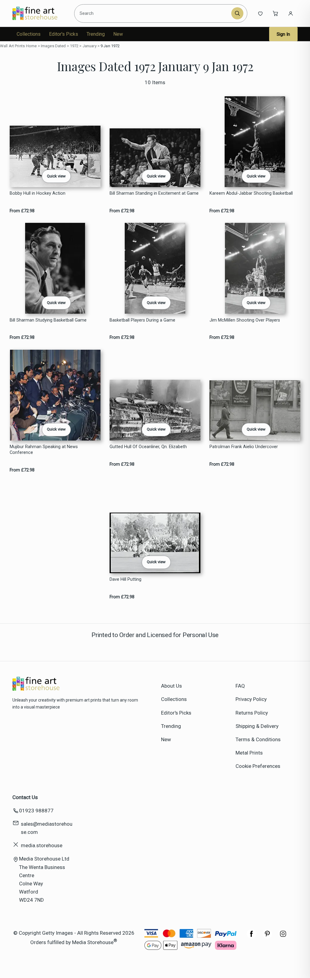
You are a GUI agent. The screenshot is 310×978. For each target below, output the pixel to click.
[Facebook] (251, 937)
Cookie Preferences (258, 766)
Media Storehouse (93, 942)
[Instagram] (283, 937)
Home (31, 46)
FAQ (240, 686)
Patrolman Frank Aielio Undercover (243, 446)
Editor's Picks (63, 34)
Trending (96, 34)
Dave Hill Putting (125, 579)
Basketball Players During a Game (142, 320)
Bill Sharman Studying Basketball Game (48, 320)
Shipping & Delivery (257, 726)
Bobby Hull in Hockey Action (37, 193)
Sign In (283, 34)
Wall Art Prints (12, 46)
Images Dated (53, 46)
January (90, 46)
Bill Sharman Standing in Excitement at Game (154, 193)
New (118, 34)
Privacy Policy (251, 699)
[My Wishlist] (260, 13)
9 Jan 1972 (110, 46)
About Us (171, 686)
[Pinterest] (267, 937)
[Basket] (275, 13)
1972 (74, 46)
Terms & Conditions (258, 739)
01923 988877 (36, 811)
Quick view (56, 176)
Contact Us (25, 797)
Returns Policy (252, 713)
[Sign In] (291, 13)
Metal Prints (249, 753)
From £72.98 (22, 210)
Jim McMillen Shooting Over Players (244, 320)
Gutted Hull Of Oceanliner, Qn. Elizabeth (148, 446)
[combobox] (153, 13)
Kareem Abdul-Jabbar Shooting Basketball (251, 193)
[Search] (237, 13)
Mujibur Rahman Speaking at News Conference (44, 449)
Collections (29, 34)
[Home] (40, 13)
